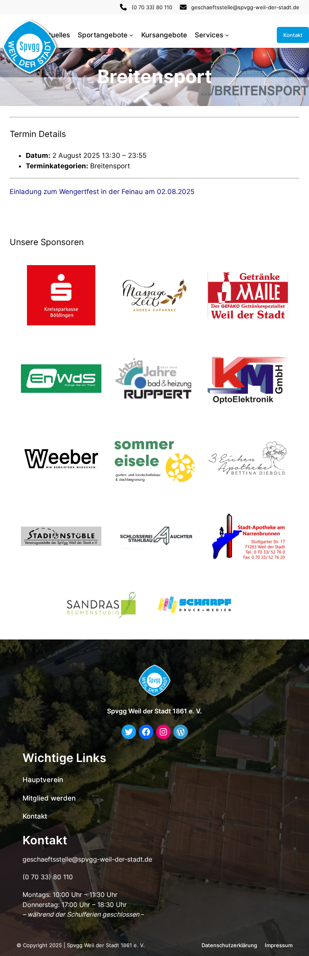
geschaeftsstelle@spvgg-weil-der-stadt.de (245, 7)
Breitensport (110, 166)
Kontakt (293, 35)
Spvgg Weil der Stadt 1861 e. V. (154, 711)
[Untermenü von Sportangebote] (131, 35)
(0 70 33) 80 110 (152, 7)
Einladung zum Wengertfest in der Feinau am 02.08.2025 (102, 192)
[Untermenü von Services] (227, 35)
